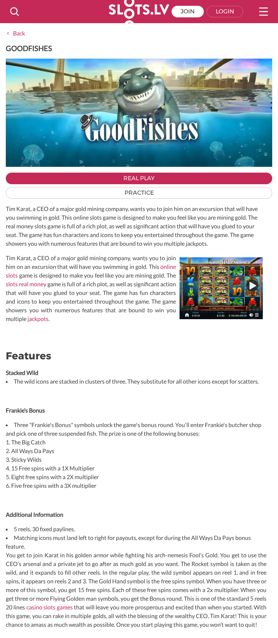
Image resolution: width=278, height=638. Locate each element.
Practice (139, 192)
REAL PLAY (139, 178)
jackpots (38, 318)
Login (225, 11)
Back (19, 33)
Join (188, 11)
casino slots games (49, 607)
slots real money (26, 283)
